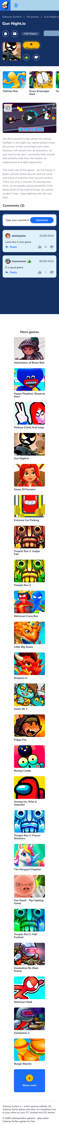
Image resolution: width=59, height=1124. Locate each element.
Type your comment (17, 220)
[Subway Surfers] (5, 5)
